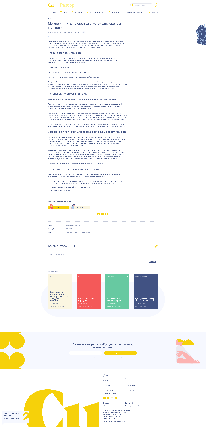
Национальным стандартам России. (104, 99)
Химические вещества (88, 86)
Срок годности (53, 58)
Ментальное (115, 12)
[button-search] (132, 5)
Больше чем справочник (135, 12)
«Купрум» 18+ (129, 403)
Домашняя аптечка (86, 232)
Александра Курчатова (59, 32)
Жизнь (65, 12)
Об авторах (107, 406)
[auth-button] (156, 5)
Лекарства (69, 232)
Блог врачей (79, 12)
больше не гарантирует (67, 47)
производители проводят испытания (83, 104)
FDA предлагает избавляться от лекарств (74, 176)
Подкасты (154, 12)
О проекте (106, 403)
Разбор (53, 12)
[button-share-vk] (98, 214)
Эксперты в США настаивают (77, 141)
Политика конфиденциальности (114, 421)
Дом (76, 232)
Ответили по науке (96, 12)
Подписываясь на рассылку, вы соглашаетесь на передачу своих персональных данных (103, 357)
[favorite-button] (83, 32)
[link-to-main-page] (51, 5)
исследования (56, 139)
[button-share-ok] (106, 214)
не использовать (90, 41)
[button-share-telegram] (102, 214)
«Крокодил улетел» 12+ (132, 406)
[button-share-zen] (112, 398)
